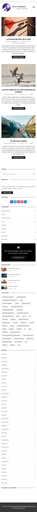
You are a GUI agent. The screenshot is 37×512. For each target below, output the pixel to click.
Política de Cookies (31, 506)
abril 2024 (3, 404)
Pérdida (3, 232)
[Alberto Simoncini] (15, 7)
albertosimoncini (21, 296)
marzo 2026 (4, 357)
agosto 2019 (4, 479)
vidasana (12, 344)
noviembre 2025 (5, 368)
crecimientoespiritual (17, 306)
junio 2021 (3, 465)
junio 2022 (3, 457)
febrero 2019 (4, 482)
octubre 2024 (4, 397)
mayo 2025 (3, 386)
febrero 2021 (4, 475)
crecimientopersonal (8, 309)
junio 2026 (3, 354)
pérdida (4, 328)
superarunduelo (6, 338)
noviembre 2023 (5, 422)
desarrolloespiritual (23, 312)
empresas (13, 319)
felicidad (15, 322)
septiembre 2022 (5, 447)
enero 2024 (3, 415)
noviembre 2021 (5, 461)
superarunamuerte (28, 335)
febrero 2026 (4, 361)
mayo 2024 (3, 400)
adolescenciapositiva (8, 296)
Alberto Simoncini (12, 41)
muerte (12, 325)
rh (25, 328)
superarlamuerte (15, 332)
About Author (7, 192)
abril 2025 (3, 390)
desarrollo (20, 309)
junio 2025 (3, 382)
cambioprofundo (26, 303)
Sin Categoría (4, 235)
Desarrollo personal (5, 218)
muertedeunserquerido (23, 325)
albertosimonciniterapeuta (9, 300)
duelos (24, 316)
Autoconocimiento (5, 210)
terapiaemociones (7, 341)
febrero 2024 (4, 411)
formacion (23, 322)
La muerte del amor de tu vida (18, 39)
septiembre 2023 (5, 429)
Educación (3, 225)
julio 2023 (3, 436)
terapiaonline (18, 341)
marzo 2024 (4, 407)
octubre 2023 (4, 425)
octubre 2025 (4, 372)
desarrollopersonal (7, 316)
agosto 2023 (4, 432)
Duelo (2, 221)
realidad (19, 328)
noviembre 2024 (5, 393)
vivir (19, 344)
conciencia (5, 306)
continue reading (19, 57)
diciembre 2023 (4, 418)
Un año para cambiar (18, 141)
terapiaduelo (30, 338)
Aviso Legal (13, 506)
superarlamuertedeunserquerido (11, 335)
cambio (17, 303)
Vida (26, 341)
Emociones (3, 228)
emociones (5, 319)
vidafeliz (4, 344)
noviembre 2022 (5, 440)
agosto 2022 (4, 450)
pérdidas (11, 328)
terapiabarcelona (19, 338)
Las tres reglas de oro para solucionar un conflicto (18, 91)
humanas (31, 322)
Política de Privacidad (21, 506)
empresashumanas (23, 319)
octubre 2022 (4, 443)
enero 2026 (3, 364)
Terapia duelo (16, 42)
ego (30, 316)
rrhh (29, 328)
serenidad (5, 332)
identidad (4, 325)
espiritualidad (6, 322)
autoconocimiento (7, 303)
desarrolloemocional (8, 312)
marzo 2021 (4, 472)
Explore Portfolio (18, 257)
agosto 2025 (4, 375)
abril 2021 (3, 468)
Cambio (23, 42)
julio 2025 (3, 379)
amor (21, 300)
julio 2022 (3, 454)
